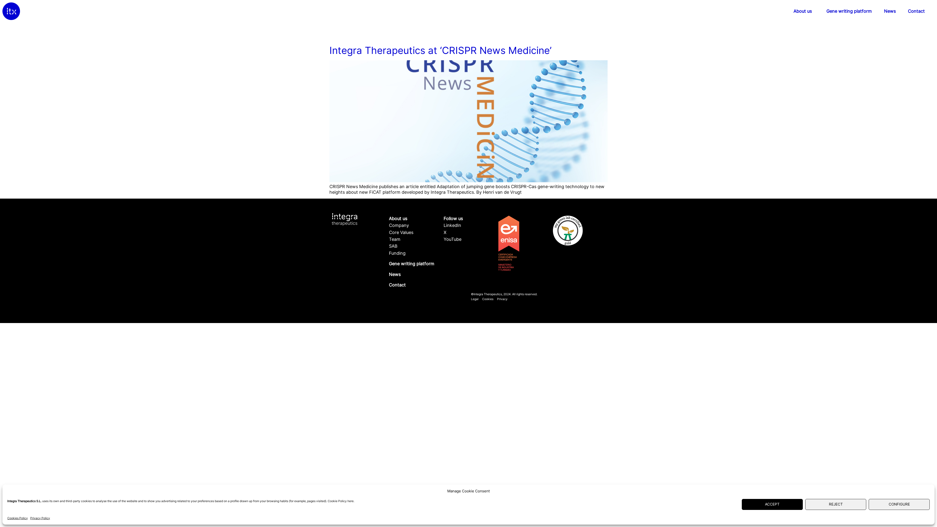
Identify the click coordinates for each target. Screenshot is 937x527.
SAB (393, 246)
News (890, 11)
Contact (916, 11)
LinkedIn (452, 225)
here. (350, 501)
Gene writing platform (849, 11)
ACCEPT (772, 504)
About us (803, 11)
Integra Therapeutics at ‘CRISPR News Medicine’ (440, 50)
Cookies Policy (17, 518)
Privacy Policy (40, 518)
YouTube (452, 239)
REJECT (836, 504)
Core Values (401, 232)
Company (399, 225)
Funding (397, 253)
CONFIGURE (899, 504)
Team (394, 239)
